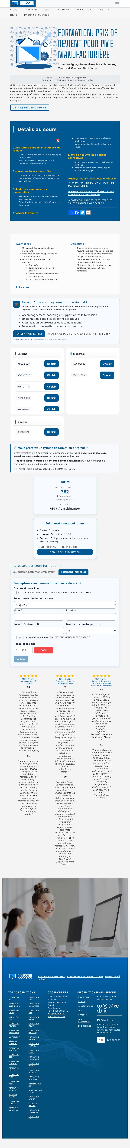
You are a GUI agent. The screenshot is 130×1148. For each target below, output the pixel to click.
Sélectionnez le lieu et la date (33, 598)
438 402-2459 (101, 333)
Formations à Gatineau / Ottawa (85, 976)
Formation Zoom (14, 1056)
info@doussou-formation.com (69, 333)
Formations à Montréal (51, 976)
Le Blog (82, 1002)
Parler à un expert (29, 333)
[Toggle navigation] (117, 3)
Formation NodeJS (34, 1065)
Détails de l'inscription (30, 107)
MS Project (14, 1037)
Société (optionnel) (26, 624)
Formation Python (14, 1076)
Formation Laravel (34, 1045)
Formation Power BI (14, 1025)
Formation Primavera (34, 1111)
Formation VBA (34, 998)
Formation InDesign (34, 1031)
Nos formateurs (84, 1020)
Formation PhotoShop (34, 1058)
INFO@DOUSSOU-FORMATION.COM (55, 469)
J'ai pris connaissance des (54, 637)
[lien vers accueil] (20, 976)
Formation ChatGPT (14, 1062)
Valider (20, 659)
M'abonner (113, 1039)
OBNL (47, 10)
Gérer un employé (13, 1042)
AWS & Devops (84, 10)
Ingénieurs (64, 10)
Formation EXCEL (14, 1012)
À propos (82, 1015)
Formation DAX (34, 1118)
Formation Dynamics (14, 1109)
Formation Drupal (34, 1018)
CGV (80, 1010)
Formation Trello (14, 1069)
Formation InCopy (34, 1038)
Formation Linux (34, 1051)
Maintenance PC (35, 1085)
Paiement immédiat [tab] (73, 572)
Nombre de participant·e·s (83, 624)
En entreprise (84, 1026)
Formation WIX (34, 1012)
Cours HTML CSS (14, 1018)
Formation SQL (14, 998)
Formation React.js (14, 1049)
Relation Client (13, 1096)
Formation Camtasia (34, 1078)
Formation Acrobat (14, 1089)
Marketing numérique (36, 15)
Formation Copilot (14, 1102)
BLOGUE (14, 10)
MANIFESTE (31, 10)
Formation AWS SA (34, 1098)
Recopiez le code (24, 644)
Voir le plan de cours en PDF (59, 546)
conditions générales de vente (69, 637)
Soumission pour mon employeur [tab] (34, 572)
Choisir (51, 363)
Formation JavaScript (14, 1031)
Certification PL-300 (35, 1091)
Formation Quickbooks (14, 1005)
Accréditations (85, 1006)
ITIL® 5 (13, 15)
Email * (71, 610)
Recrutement (84, 997)
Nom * (18, 610)
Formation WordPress (34, 1005)
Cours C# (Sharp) (33, 1104)
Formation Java (14, 1082)
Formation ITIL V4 (34, 1025)
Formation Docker (34, 1071)
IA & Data (104, 10)
